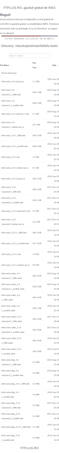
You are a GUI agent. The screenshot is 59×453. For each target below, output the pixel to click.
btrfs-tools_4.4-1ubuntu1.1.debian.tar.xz (12, 124)
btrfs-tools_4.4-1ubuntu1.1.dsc (15, 114)
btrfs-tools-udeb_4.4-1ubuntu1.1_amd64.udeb (12, 286)
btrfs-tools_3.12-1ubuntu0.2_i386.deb (11, 189)
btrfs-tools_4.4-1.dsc (10, 157)
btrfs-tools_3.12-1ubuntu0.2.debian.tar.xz (12, 221)
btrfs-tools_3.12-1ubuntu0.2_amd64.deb (12, 200)
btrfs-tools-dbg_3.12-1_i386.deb (16, 427)
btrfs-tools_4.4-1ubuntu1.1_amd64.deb (12, 103)
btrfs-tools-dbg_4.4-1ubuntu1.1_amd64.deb (12, 373)
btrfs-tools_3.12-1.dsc (11, 254)
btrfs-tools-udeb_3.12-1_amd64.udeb (11, 351)
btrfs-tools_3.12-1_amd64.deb (15, 243)
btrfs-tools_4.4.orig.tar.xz (12, 81)
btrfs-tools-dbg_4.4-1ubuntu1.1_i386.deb (11, 362)
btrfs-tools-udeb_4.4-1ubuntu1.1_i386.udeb (11, 275)
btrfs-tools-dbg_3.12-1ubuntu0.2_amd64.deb (12, 416)
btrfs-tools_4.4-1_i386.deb (13, 135)
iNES (45, 24)
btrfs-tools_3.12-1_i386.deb (13, 232)
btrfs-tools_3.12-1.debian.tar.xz (15, 265)
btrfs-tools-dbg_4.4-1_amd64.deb (10, 394)
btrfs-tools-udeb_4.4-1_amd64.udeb (10, 308)
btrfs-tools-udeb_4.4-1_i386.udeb (10, 297)
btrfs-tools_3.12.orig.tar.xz (13, 178)
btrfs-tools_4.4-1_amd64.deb (14, 146)
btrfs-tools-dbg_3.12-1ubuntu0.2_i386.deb (11, 405)
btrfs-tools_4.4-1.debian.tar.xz (14, 168)
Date (54, 65)
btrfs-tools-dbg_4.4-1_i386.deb (15, 384)
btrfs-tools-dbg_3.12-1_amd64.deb (10, 437)
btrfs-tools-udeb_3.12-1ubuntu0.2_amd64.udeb (12, 329)
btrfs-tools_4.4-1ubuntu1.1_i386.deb (11, 92)
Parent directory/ (8, 73)
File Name (4, 65)
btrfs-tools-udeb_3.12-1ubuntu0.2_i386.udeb (11, 319)
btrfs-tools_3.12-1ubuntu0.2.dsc (15, 211)
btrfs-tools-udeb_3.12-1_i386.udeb (11, 340)
